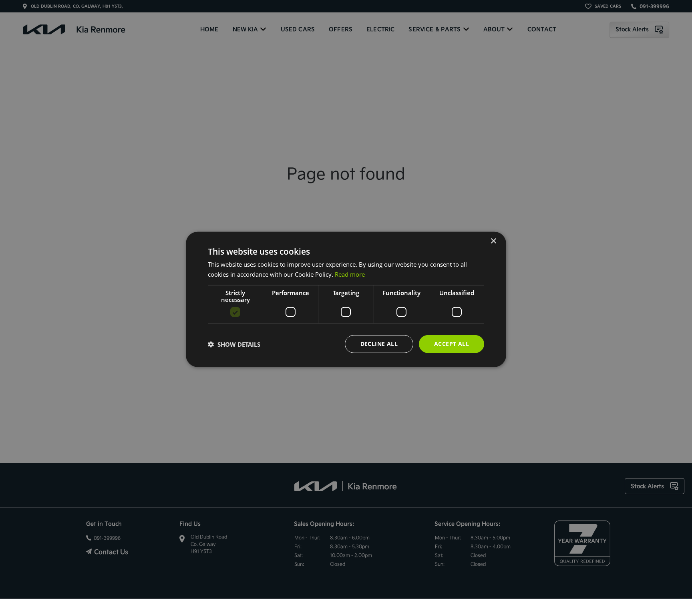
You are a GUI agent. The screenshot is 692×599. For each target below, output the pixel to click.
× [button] (493, 241)
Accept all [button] (451, 344)
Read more (350, 274)
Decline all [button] (379, 344)
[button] (234, 344)
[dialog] (346, 300)
